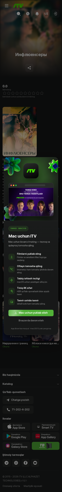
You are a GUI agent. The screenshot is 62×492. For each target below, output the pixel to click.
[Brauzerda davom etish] (52, 163)
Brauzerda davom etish (31, 320)
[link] (31, 313)
